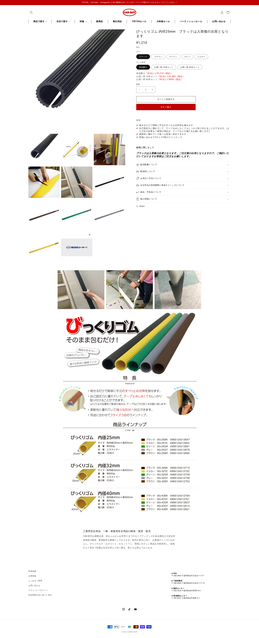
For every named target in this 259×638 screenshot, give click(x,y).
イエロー (201, 57)
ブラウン (158, 57)
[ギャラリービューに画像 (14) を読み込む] (44, 247)
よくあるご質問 (35, 581)
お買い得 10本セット (163, 67)
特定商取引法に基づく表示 (40, 595)
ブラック (143, 57)
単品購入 (143, 67)
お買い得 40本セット (189, 67)
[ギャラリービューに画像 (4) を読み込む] (44, 182)
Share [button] (142, 206)
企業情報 (32, 576)
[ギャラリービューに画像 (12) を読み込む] (109, 215)
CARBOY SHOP (132, 632)
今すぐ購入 (166, 107)
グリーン (173, 57)
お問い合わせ (34, 585)
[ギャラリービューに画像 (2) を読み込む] (77, 149)
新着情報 (32, 571)
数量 (138, 84)
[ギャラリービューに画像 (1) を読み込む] (44, 149)
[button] (31, 12)
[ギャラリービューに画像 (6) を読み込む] (109, 182)
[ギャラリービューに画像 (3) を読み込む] (109, 149)
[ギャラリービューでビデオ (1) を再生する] (77, 247)
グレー (187, 57)
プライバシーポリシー (38, 590)
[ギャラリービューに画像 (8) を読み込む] (44, 215)
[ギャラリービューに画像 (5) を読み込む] (77, 182)
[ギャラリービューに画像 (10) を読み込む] (77, 215)
